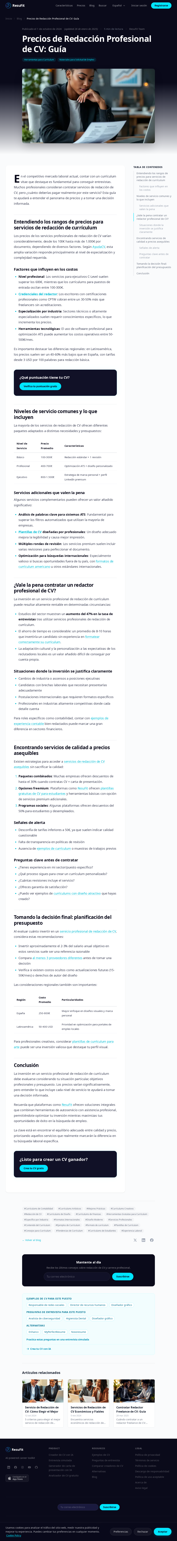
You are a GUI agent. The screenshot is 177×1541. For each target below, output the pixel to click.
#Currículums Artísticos (69, 1208)
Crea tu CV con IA (40, 1348)
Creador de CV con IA (61, 1454)
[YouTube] (29, 1467)
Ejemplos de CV (101, 1454)
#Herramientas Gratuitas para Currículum (126, 1214)
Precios (81, 5)
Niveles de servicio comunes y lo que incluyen (154, 197)
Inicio (9, 18)
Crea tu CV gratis (34, 1168)
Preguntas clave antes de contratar (154, 255)
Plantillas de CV (30, 532)
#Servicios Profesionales (120, 1219)
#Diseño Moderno (94, 1219)
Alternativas (99, 1471)
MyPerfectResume (54, 1332)
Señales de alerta (149, 247)
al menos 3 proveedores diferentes (57, 958)
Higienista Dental (76, 1318)
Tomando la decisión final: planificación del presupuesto (154, 265)
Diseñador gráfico (121, 1305)
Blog (92, 5)
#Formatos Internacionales (67, 1219)
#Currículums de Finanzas (88, 1214)
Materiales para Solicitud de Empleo (76, 59)
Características (64, 5)
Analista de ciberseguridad (44, 1318)
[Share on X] (135, 1240)
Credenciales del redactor (37, 294)
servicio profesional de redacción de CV (88, 931)
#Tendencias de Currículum (69, 1230)
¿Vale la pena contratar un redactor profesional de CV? (153, 217)
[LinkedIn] (9, 1467)
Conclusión (143, 273)
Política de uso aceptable (149, 1477)
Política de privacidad (147, 1454)
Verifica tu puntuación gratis (40, 386)
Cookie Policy (13, 1535)
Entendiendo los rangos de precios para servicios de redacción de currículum (152, 177)
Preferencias (121, 1531)
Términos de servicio (147, 1460)
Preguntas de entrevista (106, 1460)
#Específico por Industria (36, 1219)
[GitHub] (36, 1467)
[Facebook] (15, 1467)
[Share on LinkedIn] (143, 1240)
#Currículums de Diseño (58, 1214)
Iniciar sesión (139, 5)
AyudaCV (98, 247)
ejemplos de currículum (54, 848)
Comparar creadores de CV (107, 1465)
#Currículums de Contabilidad (38, 1208)
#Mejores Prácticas (96, 1208)
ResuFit (83, 788)
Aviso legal (141, 1488)
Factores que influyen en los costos (153, 188)
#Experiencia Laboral (132, 1230)
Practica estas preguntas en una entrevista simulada (57, 1339)
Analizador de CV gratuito (63, 1475)
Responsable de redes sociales (46, 1305)
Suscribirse (122, 1276)
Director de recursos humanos (87, 1305)
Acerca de (141, 1482)
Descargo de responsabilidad (152, 1471)
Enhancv (34, 1332)
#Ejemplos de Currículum (68, 1225)
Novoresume (78, 1332)
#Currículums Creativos (122, 1208)
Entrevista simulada (60, 1460)
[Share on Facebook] (152, 1240)
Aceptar (162, 1531)
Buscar (103, 5)
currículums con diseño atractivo (77, 893)
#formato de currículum (97, 1225)
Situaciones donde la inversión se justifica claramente (151, 228)
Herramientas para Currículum (39, 59)
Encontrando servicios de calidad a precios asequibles (153, 239)
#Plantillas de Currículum (126, 1225)
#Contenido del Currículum (37, 1225)
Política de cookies (145, 1465)
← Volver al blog (31, 1240)
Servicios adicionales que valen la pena (154, 207)
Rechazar (142, 1531)
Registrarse (161, 5)
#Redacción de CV (32, 1214)
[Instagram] (22, 1467)
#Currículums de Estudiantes (102, 1230)
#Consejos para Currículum (37, 1230)
